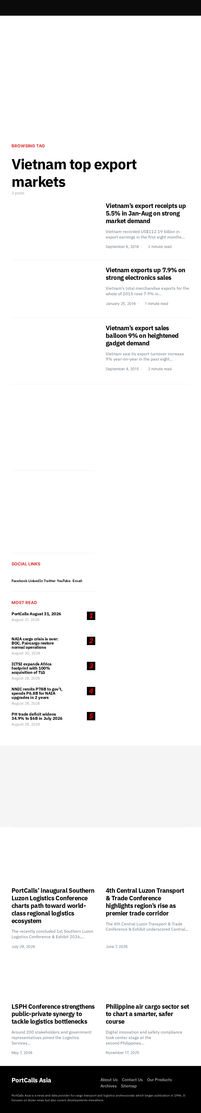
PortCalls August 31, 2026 (36, 613)
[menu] (14, 8)
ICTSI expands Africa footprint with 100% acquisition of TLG (32, 668)
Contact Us (132, 1079)
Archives (108, 1085)
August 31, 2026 (26, 619)
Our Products (159, 1079)
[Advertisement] (100, 95)
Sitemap (129, 1085)
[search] (183, 8)
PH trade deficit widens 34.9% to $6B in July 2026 (37, 716)
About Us (109, 1079)
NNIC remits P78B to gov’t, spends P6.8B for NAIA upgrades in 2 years (37, 693)
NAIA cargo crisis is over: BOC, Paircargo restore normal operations (35, 643)
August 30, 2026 (26, 653)
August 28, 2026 (26, 678)
